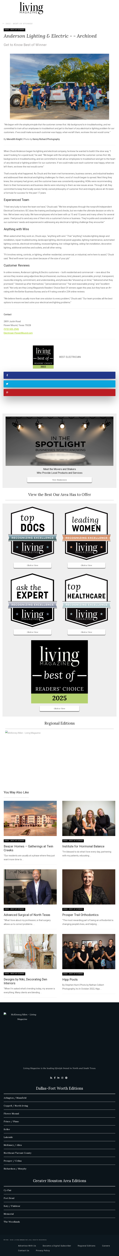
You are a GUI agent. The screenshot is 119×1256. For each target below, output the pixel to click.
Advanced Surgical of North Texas (27, 915)
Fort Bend (9, 1198)
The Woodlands (12, 1221)
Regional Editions (86, 1246)
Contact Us (23, 1251)
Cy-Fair (7, 1190)
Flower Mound (11, 1113)
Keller (7, 1129)
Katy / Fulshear (12, 1206)
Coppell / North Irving (16, 1105)
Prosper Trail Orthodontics (80, 915)
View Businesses (59, 480)
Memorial (9, 1213)
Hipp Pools (70, 979)
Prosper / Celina (13, 1160)
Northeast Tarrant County (17, 1153)
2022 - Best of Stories (19, 23)
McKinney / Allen (13, 1145)
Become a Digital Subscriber (57, 1246)
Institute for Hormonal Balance (83, 846)
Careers (106, 1246)
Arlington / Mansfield (15, 1097)
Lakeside (8, 1137)
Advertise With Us (27, 1246)
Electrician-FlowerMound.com (18, 333)
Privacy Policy (43, 1251)
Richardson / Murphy (15, 1168)
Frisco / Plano (11, 1121)
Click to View (32, 565)
